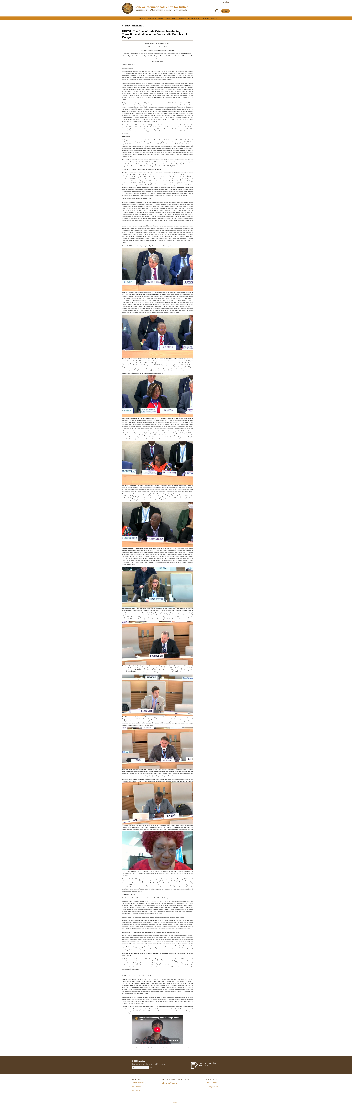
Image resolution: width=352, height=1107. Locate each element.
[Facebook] (212, 7)
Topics (167, 18)
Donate (213, 18)
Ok (151, 1067)
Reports (174, 18)
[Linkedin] (229, 7)
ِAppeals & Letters (193, 18)
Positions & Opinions (155, 18)
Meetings (182, 18)
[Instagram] (224, 7)
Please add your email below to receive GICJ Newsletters (148, 1064)
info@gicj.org (213, 1086)
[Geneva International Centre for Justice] (127, 8)
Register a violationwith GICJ (208, 1064)
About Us (142, 18)
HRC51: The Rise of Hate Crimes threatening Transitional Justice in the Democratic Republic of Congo (154, 34)
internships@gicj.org (169, 1083)
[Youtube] (220, 7)
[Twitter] (216, 7)
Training (205, 18)
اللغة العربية (226, 2)
